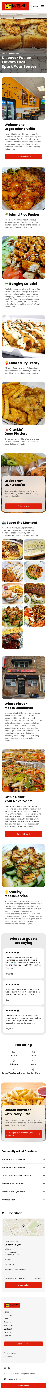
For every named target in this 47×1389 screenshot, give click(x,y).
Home (6, 1296)
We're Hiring (9, 1317)
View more (9, 968)
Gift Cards (8, 1310)
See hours (37, 1263)
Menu (35, 6)
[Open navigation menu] (42, 6)
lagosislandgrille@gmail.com (15, 1254)
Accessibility (8, 1341)
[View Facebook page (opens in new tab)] (5, 1353)
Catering (7, 1306)
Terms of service (10, 1338)
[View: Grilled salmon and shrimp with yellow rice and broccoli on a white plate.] (34, 571)
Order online (22, 1270)
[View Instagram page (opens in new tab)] (8, 1353)
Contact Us (8, 1313)
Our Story (8, 1300)
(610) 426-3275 (11, 1249)
